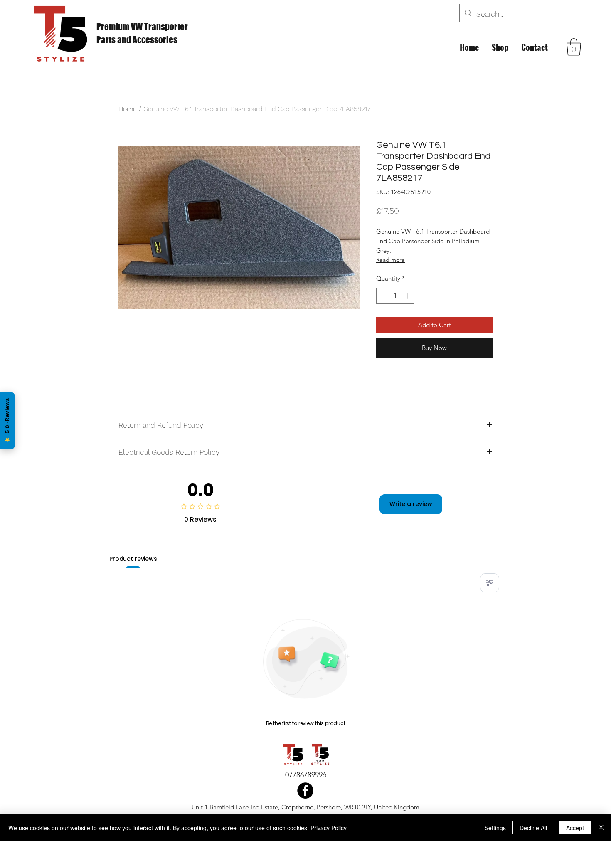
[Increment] (408, 295)
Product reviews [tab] (133, 559)
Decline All (533, 828)
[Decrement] (383, 295)
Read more (390, 260)
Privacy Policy (328, 828)
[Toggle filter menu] (489, 582)
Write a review (410, 504)
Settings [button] (495, 828)
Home (127, 109)
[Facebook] (305, 790)
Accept (575, 828)
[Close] (601, 827)
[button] (574, 47)
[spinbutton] (395, 295)
